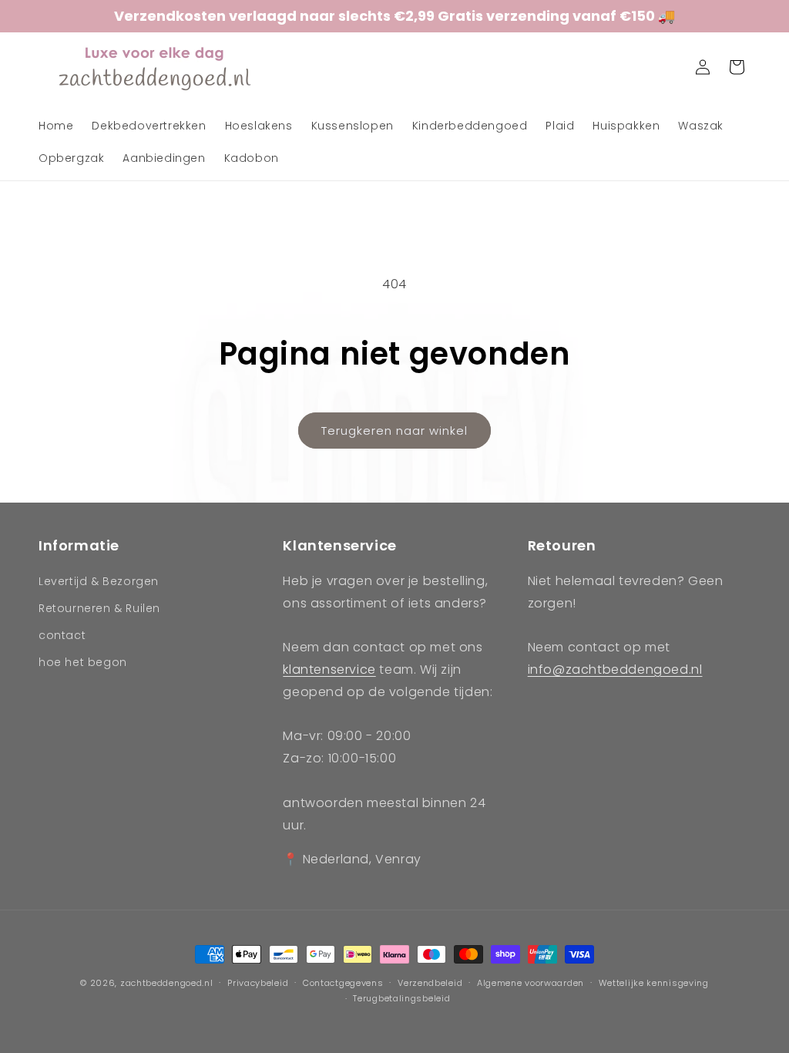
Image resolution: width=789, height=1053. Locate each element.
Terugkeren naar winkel (394, 430)
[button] (669, 67)
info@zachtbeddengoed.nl (615, 669)
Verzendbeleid (430, 983)
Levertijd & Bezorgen (99, 581)
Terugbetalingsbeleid (401, 998)
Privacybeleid (257, 983)
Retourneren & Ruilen (99, 608)
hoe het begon (83, 662)
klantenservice (329, 669)
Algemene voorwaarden (530, 983)
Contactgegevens (343, 983)
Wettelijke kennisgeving (654, 983)
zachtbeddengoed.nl (166, 983)
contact (62, 635)
